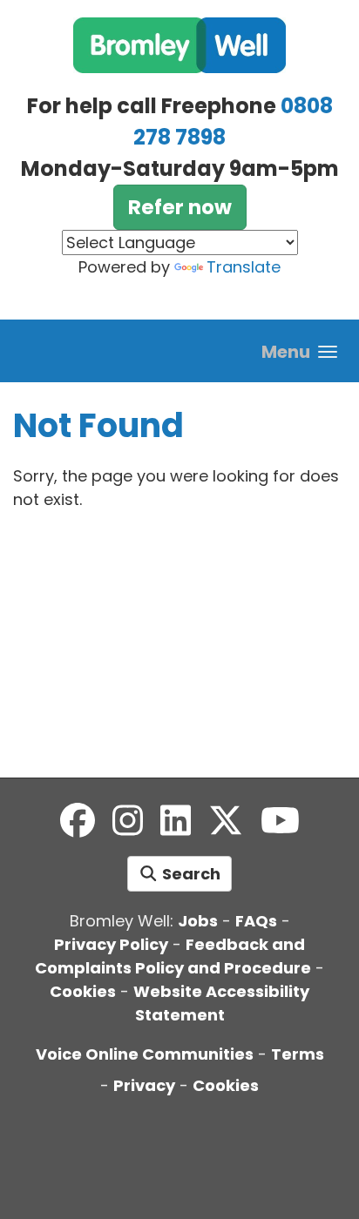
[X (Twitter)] (225, 821)
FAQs (256, 921)
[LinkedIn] (175, 821)
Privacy (144, 1085)
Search (189, 874)
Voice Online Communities (145, 1054)
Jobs (198, 921)
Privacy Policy (111, 944)
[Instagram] (127, 821)
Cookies (83, 991)
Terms (297, 1054)
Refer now (180, 207)
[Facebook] (77, 821)
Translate (244, 267)
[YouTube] (280, 821)
